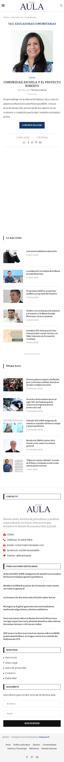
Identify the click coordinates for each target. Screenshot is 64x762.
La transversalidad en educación (41, 251)
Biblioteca (34, 748)
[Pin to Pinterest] (36, 142)
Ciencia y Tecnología (17, 748)
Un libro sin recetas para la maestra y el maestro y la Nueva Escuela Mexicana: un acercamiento (43, 314)
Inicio (6, 17)
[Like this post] (24, 142)
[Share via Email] (40, 142)
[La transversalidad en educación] (13, 256)
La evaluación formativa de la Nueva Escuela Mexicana (43, 272)
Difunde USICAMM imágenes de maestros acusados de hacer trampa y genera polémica (43, 423)
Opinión (32, 78)
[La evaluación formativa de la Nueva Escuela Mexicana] (13, 276)
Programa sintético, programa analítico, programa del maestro (41, 292)
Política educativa (21, 744)
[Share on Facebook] (28, 142)
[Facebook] (27, 757)
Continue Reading (32, 125)
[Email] (37, 757)
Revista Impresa (49, 748)
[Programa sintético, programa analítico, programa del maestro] (13, 296)
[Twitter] (32, 757)
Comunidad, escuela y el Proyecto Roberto (32, 84)
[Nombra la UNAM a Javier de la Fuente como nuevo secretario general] (13, 445)
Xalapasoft (44, 737)
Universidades (49, 744)
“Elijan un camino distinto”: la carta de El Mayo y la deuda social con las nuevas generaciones (42, 463)
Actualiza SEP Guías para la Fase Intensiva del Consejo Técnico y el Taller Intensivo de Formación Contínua (42, 335)
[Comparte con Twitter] (32, 142)
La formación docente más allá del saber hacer (29, 597)
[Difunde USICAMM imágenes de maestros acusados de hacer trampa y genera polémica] (13, 425)
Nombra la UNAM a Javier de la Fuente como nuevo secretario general (40, 443)
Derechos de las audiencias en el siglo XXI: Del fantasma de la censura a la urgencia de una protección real (41, 403)
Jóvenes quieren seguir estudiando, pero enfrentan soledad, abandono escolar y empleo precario (43, 382)
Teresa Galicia (38, 90)
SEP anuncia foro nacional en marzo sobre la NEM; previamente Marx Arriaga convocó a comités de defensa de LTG (31, 636)
